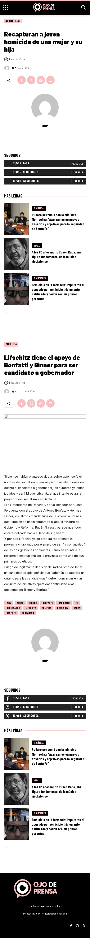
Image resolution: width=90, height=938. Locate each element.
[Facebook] (21, 80)
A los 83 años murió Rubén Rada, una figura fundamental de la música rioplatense (56, 256)
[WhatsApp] (41, 80)
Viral (37, 245)
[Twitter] (31, 80)
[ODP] (7, 68)
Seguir (79, 172)
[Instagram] (77, 924)
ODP (14, 68)
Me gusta (77, 163)
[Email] (50, 80)
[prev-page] (6, 312)
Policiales (40, 278)
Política (39, 208)
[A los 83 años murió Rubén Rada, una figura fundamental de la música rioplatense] (16, 254)
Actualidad (13, 21)
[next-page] (13, 312)
